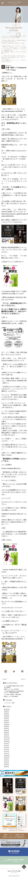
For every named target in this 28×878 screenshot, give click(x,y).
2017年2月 (6, 751)
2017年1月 (6, 753)
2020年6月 (6, 713)
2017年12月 (7, 738)
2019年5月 (6, 720)
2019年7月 (6, 718)
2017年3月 (6, 749)
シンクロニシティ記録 (9, 702)
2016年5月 (6, 764)
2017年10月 (7, 741)
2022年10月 (7, 709)
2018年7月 (6, 728)
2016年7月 (6, 761)
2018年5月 (6, 730)
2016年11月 (6, 757)
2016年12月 (7, 755)
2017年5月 (6, 745)
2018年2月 (6, 736)
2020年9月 (6, 711)
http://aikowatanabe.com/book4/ (12, 111)
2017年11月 (6, 740)
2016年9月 (6, 759)
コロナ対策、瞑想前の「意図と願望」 (13, 694)
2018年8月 (6, 726)
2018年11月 (6, 724)
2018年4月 (6, 732)
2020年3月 (6, 715)
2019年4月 (6, 722)
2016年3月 (6, 766)
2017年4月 (6, 747)
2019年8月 (6, 717)
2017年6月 (6, 743)
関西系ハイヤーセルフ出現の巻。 (12, 689)
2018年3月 (6, 734)
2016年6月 (6, 762)
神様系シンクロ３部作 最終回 (11, 696)
